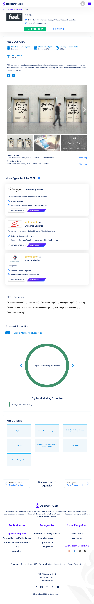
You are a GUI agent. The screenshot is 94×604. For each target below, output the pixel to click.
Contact (57, 29)
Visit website (34, 29)
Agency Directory (15, 10)
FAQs (16, 546)
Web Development (15, 308)
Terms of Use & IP (29, 564)
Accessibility (59, 564)
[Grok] (85, 551)
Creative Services (15, 302)
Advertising (73, 308)
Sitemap (14, 564)
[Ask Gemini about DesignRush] (74, 550)
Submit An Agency (46, 538)
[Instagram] (41, 587)
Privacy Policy (45, 564)
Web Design (59, 308)
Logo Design (32, 302)
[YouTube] (58, 587)
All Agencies (47, 546)
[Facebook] (47, 587)
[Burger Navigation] (89, 3)
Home (5, 10)
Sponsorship (47, 542)
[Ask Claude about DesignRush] (69, 551)
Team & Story (77, 533)
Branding (81, 302)
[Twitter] (52, 587)
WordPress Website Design (39, 308)
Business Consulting (16, 313)
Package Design (66, 302)
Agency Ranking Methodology (17, 538)
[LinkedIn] (36, 587)
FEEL (28, 15)
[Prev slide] (21, 365)
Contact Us (77, 538)
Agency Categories (17, 533)
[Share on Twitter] (13, 75)
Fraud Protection (75, 564)
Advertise (17, 551)
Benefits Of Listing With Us (47, 533)
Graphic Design (48, 302)
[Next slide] (73, 365)
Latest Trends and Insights (17, 542)
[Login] (82, 3)
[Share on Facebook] (8, 75)
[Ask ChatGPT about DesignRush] (80, 551)
